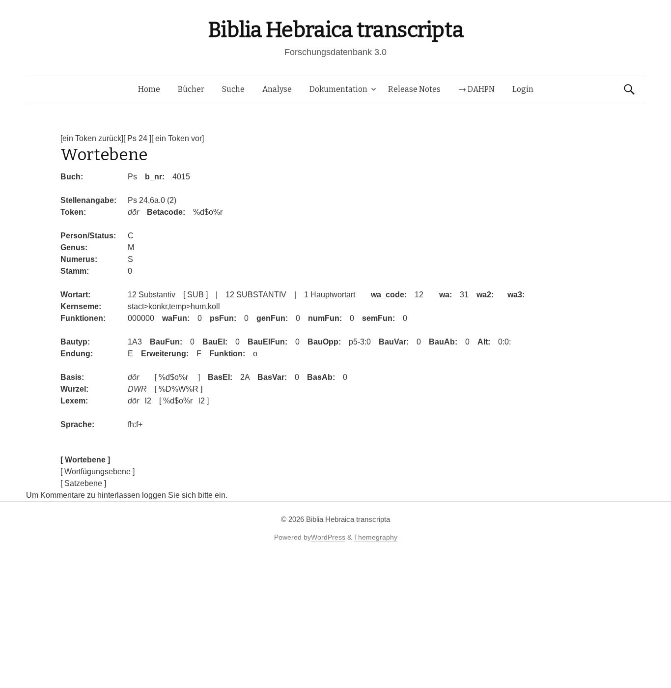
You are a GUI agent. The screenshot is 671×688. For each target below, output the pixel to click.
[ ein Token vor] (177, 138)
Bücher (191, 89)
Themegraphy (375, 537)
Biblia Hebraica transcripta (335, 29)
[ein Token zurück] (91, 138)
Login (522, 89)
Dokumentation (338, 89)
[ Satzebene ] (83, 483)
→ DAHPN (476, 89)
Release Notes (414, 89)
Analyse (277, 89)
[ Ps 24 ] (137, 138)
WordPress (328, 537)
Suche (233, 89)
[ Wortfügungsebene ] (97, 471)
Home (149, 89)
